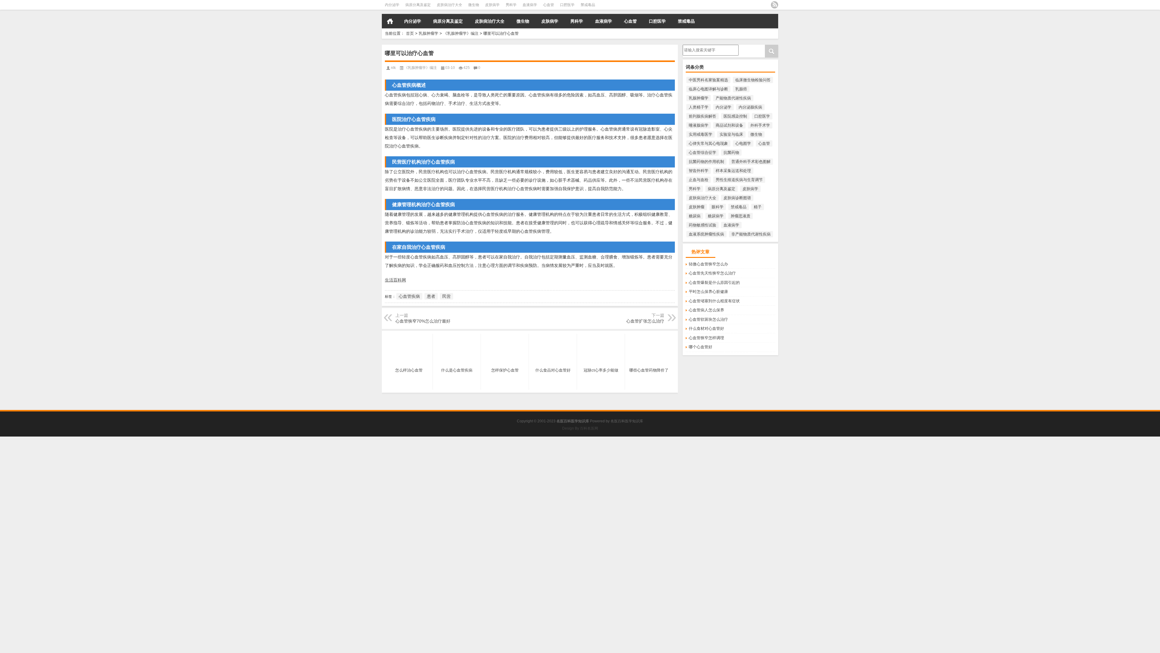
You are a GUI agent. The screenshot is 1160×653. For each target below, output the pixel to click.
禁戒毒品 (588, 5)
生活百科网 (395, 280)
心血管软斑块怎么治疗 (708, 319)
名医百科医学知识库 (627, 421)
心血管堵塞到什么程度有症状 (714, 301)
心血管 (548, 5)
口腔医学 (567, 5)
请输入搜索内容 (696, 47)
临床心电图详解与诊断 (708, 89)
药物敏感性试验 (702, 225)
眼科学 (717, 207)
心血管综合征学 (702, 152)
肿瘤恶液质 (740, 216)
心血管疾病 (409, 296)
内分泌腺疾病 (750, 107)
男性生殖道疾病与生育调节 (739, 179)
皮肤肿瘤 (696, 207)
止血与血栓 (698, 179)
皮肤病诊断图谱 (737, 198)
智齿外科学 (698, 170)
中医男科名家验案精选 (708, 80)
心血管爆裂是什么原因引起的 (714, 282)
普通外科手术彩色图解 (751, 161)
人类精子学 (698, 107)
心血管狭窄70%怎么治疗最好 (422, 321)
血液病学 (530, 5)
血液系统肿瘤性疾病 (706, 234)
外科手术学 (760, 125)
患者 (431, 296)
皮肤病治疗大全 (449, 5)
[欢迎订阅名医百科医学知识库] (774, 4)
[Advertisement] (181, 479)
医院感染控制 (735, 116)
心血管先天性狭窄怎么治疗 (712, 273)
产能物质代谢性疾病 (733, 98)
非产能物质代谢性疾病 (751, 234)
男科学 (511, 5)
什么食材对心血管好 (706, 328)
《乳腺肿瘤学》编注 (460, 33)
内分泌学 (392, 5)
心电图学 (743, 143)
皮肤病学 (492, 5)
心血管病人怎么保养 (706, 310)
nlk (393, 68)
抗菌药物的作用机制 (706, 161)
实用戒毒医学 (700, 134)
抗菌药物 (731, 152)
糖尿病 (695, 216)
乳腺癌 (741, 89)
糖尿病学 (715, 216)
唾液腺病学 (698, 125)
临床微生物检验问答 (753, 80)
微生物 (473, 5)
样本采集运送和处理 (733, 170)
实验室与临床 (731, 134)
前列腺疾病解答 (702, 116)
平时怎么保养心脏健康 (708, 291)
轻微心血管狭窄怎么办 (708, 264)
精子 (758, 207)
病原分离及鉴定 (418, 5)
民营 (446, 296)
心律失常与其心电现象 (708, 143)
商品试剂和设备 (729, 125)
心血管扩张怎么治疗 (645, 321)
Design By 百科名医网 (580, 428)
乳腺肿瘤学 (428, 33)
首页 (390, 21)
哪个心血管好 (700, 347)
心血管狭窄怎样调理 (706, 338)
